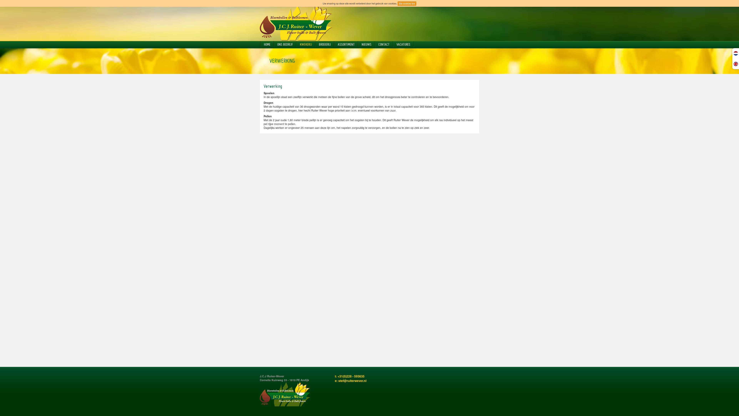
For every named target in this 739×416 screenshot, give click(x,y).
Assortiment (346, 44)
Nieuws (366, 44)
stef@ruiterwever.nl (352, 380)
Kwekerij (306, 44)
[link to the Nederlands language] (736, 53)
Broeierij (325, 44)
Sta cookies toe (407, 3)
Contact (384, 44)
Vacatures (403, 44)
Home (267, 44)
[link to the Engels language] (736, 64)
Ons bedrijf (285, 44)
